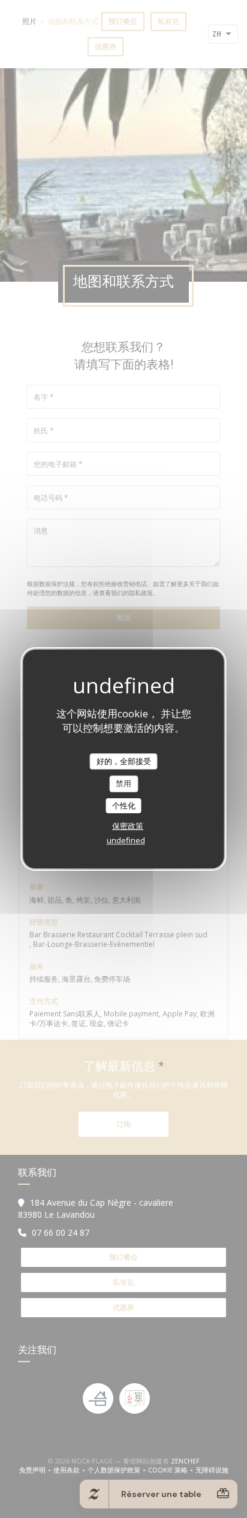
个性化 (123, 805)
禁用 (123, 783)
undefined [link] (126, 840)
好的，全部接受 (124, 761)
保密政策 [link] (127, 825)
